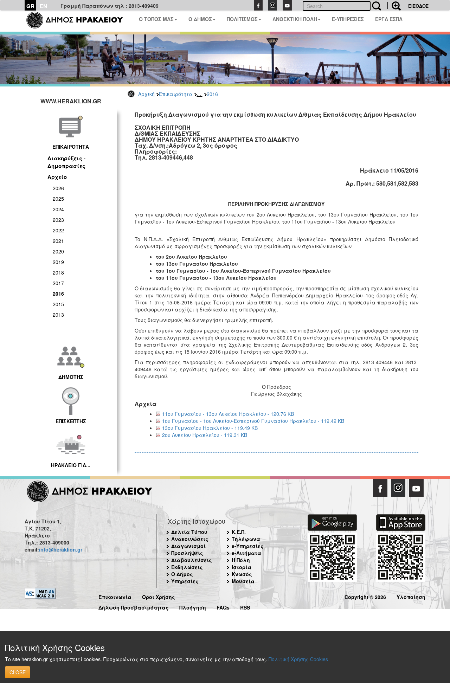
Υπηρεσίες (185, 581)
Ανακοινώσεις (189, 538)
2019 (58, 261)
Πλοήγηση (192, 606)
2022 (58, 230)
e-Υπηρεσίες (248, 545)
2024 (58, 209)
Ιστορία (241, 567)
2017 (58, 282)
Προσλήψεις (187, 552)
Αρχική (146, 93)
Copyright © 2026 (365, 596)
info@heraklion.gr (60, 549)
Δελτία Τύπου (189, 531)
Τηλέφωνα (246, 538)
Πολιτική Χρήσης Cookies (298, 659)
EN (43, 6)
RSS (245, 606)
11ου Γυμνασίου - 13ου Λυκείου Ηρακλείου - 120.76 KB (228, 413)
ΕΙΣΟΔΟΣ (418, 5)
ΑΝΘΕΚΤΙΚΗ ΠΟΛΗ (294, 18)
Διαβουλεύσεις (191, 559)
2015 (58, 304)
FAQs (223, 606)
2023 (58, 219)
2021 (58, 240)
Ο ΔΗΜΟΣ (200, 18)
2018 (58, 272)
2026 (58, 188)
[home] (79, 21)
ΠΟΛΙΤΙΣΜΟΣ (242, 18)
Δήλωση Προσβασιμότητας (133, 606)
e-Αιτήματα (246, 552)
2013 (58, 314)
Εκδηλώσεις (187, 567)
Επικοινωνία (114, 596)
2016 (212, 93)
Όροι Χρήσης (158, 596)
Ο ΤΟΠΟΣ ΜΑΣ (156, 18)
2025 (58, 198)
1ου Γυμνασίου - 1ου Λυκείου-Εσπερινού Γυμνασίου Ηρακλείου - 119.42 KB (253, 420)
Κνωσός (242, 574)
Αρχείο (57, 177)
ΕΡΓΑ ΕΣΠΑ (389, 18)
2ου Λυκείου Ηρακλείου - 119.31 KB (204, 434)
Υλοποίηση (411, 596)
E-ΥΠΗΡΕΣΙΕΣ (348, 18)
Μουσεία (243, 581)
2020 (58, 251)
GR (30, 6)
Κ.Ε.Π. (239, 531)
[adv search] (394, 5)
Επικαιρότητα (176, 93)
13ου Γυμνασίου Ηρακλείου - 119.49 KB (210, 427)
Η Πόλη (241, 559)
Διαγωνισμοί (188, 545)
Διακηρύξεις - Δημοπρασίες (66, 161)
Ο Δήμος (182, 574)
